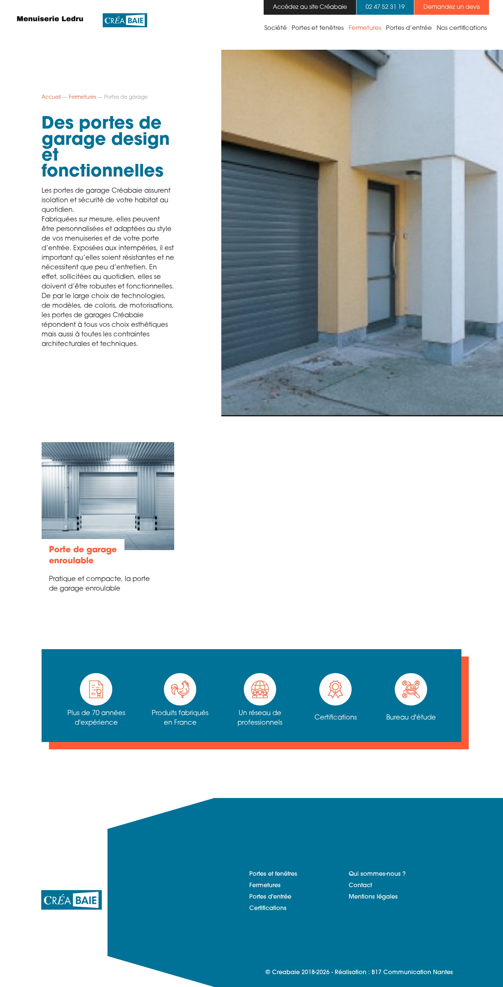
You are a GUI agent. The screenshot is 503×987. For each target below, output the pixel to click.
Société (275, 28)
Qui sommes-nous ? (377, 874)
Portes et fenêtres (318, 28)
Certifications (267, 908)
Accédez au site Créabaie (310, 7)
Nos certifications (462, 28)
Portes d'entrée (270, 897)
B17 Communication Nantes (412, 973)
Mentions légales (373, 897)
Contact (360, 886)
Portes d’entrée (409, 28)
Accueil (51, 97)
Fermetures (365, 28)
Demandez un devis (451, 7)
